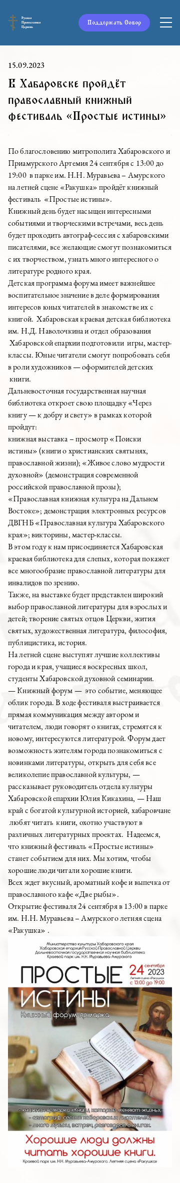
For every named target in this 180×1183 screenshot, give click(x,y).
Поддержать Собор (114, 22)
